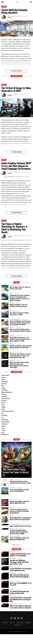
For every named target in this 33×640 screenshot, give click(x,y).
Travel (3, 430)
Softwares (4, 424)
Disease (3, 394)
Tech (2, 428)
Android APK (5, 375)
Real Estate (4, 419)
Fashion (3, 400)
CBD (2, 386)
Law (2, 413)
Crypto (3, 388)
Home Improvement (7, 411)
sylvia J (10, 17)
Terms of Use (17, 625)
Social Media (5, 422)
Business (4, 383)
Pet (2, 417)
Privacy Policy (20, 623)
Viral (2, 432)
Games (3, 403)
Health (3, 407)
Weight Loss (5, 434)
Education (4, 396)
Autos (3, 379)
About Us (12, 623)
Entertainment (5, 398)
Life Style (4, 415)
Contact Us (5, 623)
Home (3, 409)
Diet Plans (4, 390)
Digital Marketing (6, 392)
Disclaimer (28, 623)
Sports (3, 426)
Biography (4, 381)
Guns (3, 405)
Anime (3, 377)
